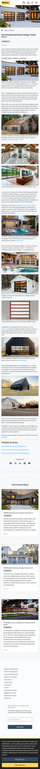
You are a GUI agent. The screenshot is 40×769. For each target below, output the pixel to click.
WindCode (7, 698)
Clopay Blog (8, 682)
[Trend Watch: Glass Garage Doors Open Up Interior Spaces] (20, 609)
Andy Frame (19, 240)
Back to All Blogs (10, 30)
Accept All (20, 759)
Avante (30, 84)
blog (9, 426)
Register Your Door (10, 693)
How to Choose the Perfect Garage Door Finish (15, 450)
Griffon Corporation (10, 677)
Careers (6, 687)
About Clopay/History (11, 669)
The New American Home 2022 (25, 205)
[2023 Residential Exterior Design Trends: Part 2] (20, 499)
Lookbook (4, 437)
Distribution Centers (10, 690)
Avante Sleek (5, 329)
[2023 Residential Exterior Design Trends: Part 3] (20, 554)
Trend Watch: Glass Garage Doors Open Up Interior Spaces (19, 623)
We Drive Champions (11, 671)
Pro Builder (4, 198)
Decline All (20, 765)
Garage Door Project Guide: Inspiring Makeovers (15, 453)
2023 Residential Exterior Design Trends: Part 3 (18, 568)
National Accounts (10, 695)
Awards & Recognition (11, 674)
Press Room (8, 679)
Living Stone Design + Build (15, 139)
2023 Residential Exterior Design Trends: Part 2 (18, 513)
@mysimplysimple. (21, 360)
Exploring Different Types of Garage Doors (13, 446)
